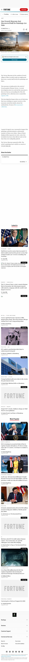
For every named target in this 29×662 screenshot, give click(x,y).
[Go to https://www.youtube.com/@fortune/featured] (22, 651)
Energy (3, 282)
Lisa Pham (12, 413)
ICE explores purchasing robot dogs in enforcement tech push (12, 350)
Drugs (9, 406)
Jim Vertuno (5, 514)
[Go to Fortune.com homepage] (7, 9)
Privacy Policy (9, 655)
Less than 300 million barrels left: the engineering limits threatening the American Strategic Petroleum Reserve (12, 571)
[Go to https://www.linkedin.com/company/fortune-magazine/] (12, 651)
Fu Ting (11, 545)
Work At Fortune (4, 643)
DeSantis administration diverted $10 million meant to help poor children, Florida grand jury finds (14, 509)
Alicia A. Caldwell (7, 353)
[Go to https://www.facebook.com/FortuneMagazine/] (6, 651)
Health (3, 406)
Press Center (18, 641)
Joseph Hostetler (7, 603)
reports (4, 95)
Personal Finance (6, 474)
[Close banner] (26, 56)
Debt (9, 248)
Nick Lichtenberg (7, 323)
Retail (3, 315)
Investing (4, 376)
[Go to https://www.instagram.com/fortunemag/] (16, 651)
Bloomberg (16, 353)
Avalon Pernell (6, 413)
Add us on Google (14, 59)
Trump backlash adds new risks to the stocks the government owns (14, 379)
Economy (3, 248)
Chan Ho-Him (6, 545)
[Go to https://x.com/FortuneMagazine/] (9, 651)
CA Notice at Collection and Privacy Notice (17, 655)
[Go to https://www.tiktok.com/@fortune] (19, 651)
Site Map (3, 646)
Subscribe (23, 9)
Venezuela (10, 282)
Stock (10, 376)
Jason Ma (5, 258)
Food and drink (10, 315)
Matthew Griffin (12, 383)
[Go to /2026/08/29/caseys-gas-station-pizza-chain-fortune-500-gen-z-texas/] (14, 304)
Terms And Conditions (19, 643)
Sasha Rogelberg (7, 451)
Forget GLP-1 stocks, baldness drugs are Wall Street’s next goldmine (14, 409)
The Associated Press (16, 514)
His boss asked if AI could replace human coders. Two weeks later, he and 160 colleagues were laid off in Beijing (13, 540)
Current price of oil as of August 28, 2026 (13, 601)
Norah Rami (5, 383)
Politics (3, 505)
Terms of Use (4, 655)
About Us (3, 641)
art (2, 18)
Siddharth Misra (6, 576)
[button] (5, 28)
